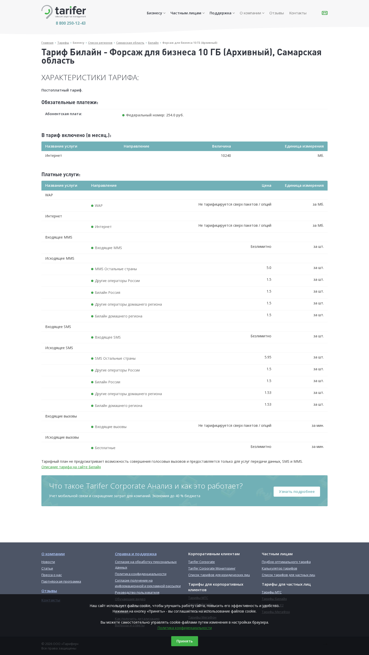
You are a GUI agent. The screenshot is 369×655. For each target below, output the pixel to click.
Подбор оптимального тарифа (286, 561)
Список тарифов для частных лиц (288, 575)
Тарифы (63, 42)
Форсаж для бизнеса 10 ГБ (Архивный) (189, 42)
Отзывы (276, 12)
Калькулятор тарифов (279, 568)
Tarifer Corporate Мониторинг (211, 568)
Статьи (47, 568)
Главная (47, 42)
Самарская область (130, 42)
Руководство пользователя (137, 592)
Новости (48, 561)
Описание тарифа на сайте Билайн (71, 466)
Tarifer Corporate (201, 561)
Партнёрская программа (61, 581)
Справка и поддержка (136, 553)
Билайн (153, 42)
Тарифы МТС (272, 592)
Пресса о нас (51, 575)
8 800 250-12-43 (71, 23)
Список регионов (100, 42)
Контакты (297, 12)
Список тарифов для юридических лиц (219, 575)
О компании (250, 12)
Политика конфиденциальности (184, 627)
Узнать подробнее (297, 491)
